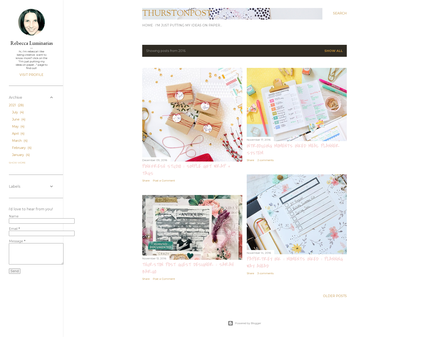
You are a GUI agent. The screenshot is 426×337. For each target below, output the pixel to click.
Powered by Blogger (248, 323)
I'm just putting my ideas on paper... (188, 25)
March (19, 141)
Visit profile (31, 75)
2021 (16, 105)
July (17, 112)
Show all (333, 51)
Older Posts (335, 296)
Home (147, 25)
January (20, 155)
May (18, 126)
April (18, 134)
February (21, 148)
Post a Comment (164, 180)
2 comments (265, 160)
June (18, 119)
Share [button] (146, 180)
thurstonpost (177, 14)
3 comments (265, 273)
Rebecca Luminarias (31, 42)
